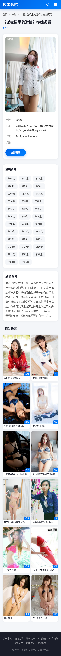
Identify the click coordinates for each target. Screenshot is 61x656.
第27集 (39, 239)
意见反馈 (42, 643)
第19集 (11, 224)
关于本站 (7, 638)
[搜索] (48, 5)
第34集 (11, 262)
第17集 (25, 216)
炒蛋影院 (10, 4)
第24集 (39, 231)
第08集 (25, 193)
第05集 (25, 186)
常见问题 (42, 638)
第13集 (11, 209)
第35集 (25, 262)
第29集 (25, 246)
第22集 (11, 231)
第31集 (11, 254)
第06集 (39, 186)
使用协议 (19, 638)
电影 (14, 14)
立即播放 (15, 152)
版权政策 (30, 638)
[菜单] (55, 4)
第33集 (39, 254)
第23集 (25, 231)
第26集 (25, 239)
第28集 (11, 246)
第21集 (38, 224)
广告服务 (53, 638)
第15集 (38, 209)
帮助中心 (30, 643)
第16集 (11, 216)
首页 (5, 14)
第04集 (11, 186)
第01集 (11, 178)
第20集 (25, 224)
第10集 (11, 201)
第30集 (39, 246)
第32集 (25, 254)
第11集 (25, 201)
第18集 (38, 216)
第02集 (25, 178)
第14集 (25, 209)
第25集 (11, 239)
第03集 (39, 178)
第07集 (11, 193)
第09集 (39, 193)
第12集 (38, 201)
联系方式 (19, 643)
